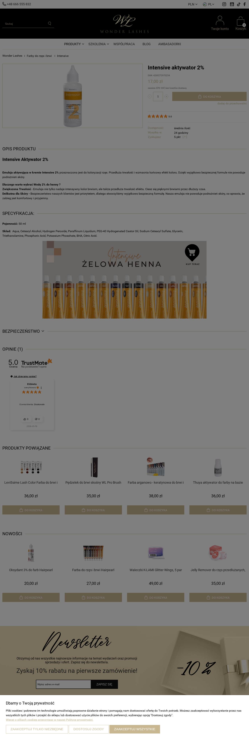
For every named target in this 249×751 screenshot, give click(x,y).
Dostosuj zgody (88, 729)
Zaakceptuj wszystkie (134, 729)
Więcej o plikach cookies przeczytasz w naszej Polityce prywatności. (49, 719)
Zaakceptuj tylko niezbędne (37, 729)
